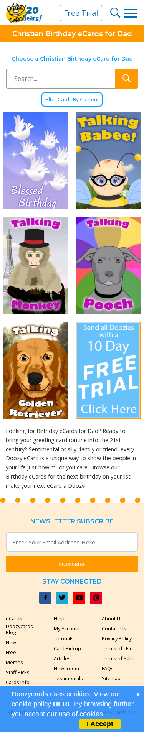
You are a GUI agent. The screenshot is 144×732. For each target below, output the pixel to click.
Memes (14, 662)
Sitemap (111, 678)
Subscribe (72, 564)
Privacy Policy (117, 638)
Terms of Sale (118, 658)
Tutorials (64, 638)
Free (11, 652)
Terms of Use (117, 648)
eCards (14, 618)
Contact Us (114, 628)
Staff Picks (18, 672)
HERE (62, 704)
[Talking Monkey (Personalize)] (36, 265)
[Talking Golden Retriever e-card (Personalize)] (36, 370)
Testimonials (68, 678)
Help (59, 618)
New (11, 642)
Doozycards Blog (19, 629)
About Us (112, 618)
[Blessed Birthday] (36, 160)
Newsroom (66, 668)
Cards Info (18, 682)
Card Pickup (67, 648)
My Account (67, 628)
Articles (62, 658)
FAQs (108, 668)
